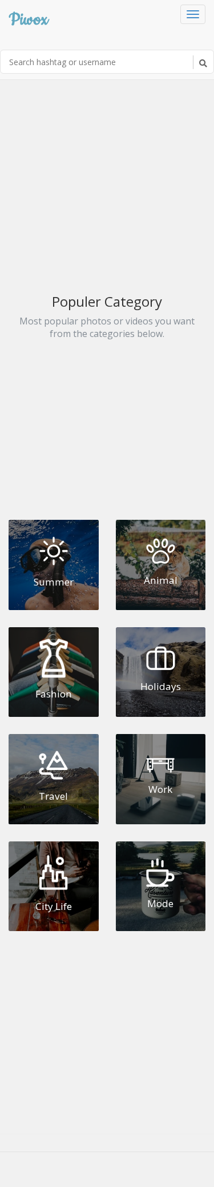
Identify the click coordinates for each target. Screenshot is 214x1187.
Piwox (28, 18)
